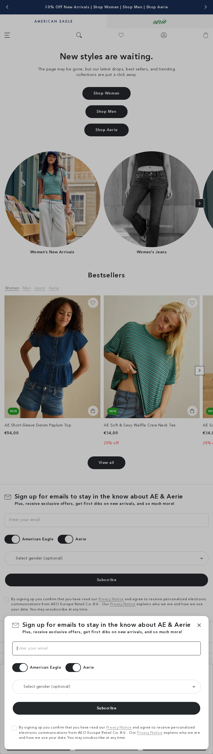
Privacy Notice (119, 727)
